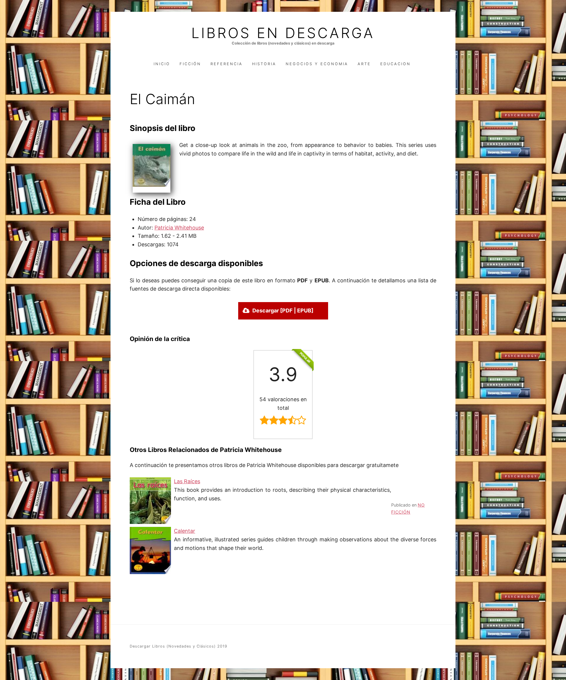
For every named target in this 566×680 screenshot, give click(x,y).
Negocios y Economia (317, 64)
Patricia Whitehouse (179, 228)
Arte (364, 64)
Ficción (190, 64)
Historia (264, 64)
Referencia (226, 64)
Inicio (162, 64)
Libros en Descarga (283, 33)
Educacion (395, 64)
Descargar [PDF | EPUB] (282, 310)
